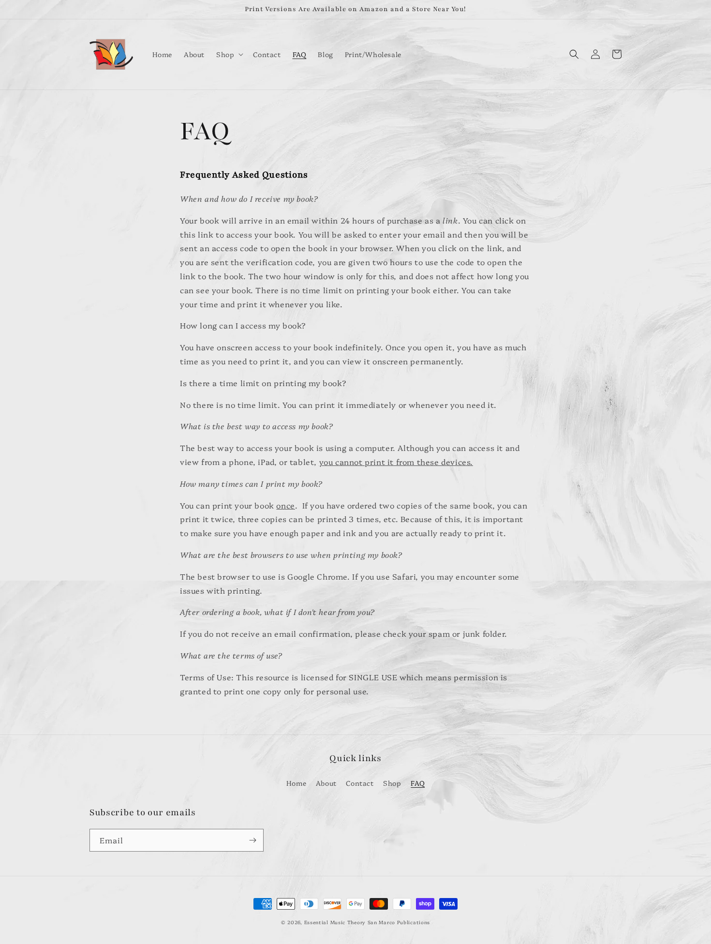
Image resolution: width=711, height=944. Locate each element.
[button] (228, 54)
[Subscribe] (252, 840)
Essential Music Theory (335, 922)
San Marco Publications (399, 922)
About (326, 783)
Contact (359, 783)
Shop (392, 783)
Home (296, 783)
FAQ (418, 783)
